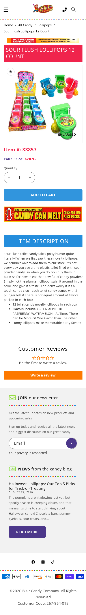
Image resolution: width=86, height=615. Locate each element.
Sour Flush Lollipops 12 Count (26, 31)
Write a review (43, 375)
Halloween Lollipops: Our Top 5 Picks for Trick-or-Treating (42, 486)
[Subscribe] (71, 443)
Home (8, 25)
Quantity (10, 168)
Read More (27, 531)
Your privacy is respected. (28, 453)
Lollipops (45, 25)
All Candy (25, 25)
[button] (6, 9)
